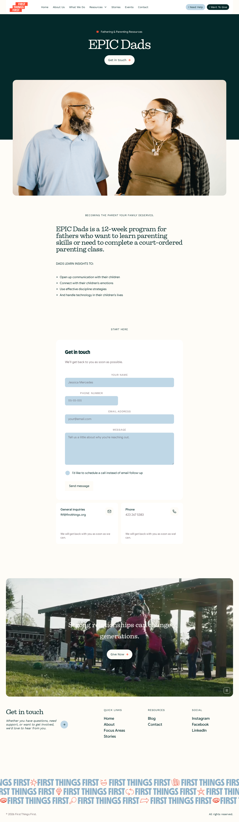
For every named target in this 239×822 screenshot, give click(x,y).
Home (109, 718)
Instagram (201, 718)
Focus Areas (114, 730)
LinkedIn (199, 730)
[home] (19, 7)
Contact (155, 724)
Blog (152, 718)
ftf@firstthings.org (73, 515)
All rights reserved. (221, 814)
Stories (110, 736)
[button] (98, 7)
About (109, 724)
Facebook (200, 724)
